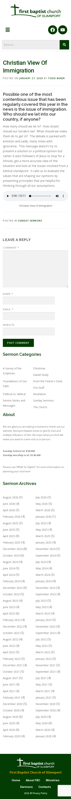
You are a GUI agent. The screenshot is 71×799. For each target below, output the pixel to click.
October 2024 (11, 555)
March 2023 (43, 613)
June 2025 (9, 529)
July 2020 (41, 717)
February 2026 (11, 516)
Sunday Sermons (30, 220)
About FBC (33, 780)
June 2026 (9, 504)
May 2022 (42, 646)
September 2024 (46, 555)
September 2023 (46, 594)
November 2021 (45, 665)
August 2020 (10, 717)
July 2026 (41, 497)
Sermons (26, 787)
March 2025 (43, 536)
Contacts (44, 787)
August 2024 (10, 562)
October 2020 (11, 710)
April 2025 (9, 536)
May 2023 (42, 607)
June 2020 (9, 723)
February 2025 (11, 542)
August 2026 (10, 497)
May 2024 (42, 568)
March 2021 (43, 691)
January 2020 (43, 736)
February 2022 (11, 659)
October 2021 (11, 671)
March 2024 (43, 575)
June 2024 (9, 568)
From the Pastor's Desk (47, 381)
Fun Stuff (38, 387)
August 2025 (10, 523)
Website (9, 325)
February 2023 (11, 620)
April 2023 (9, 613)
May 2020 (42, 723)
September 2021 (46, 671)
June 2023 (9, 607)
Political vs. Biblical (14, 394)
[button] (7, 30)
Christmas (39, 368)
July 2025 (41, 523)
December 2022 (13, 626)
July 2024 (41, 562)
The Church (40, 407)
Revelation (39, 394)
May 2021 (42, 684)
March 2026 (43, 510)
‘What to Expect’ (26, 467)
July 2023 (41, 600)
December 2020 (13, 704)
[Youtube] (62, 29)
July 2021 (41, 678)
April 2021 (9, 691)
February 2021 (11, 697)
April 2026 (9, 510)
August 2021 (10, 678)
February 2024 (11, 581)
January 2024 (43, 581)
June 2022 (9, 646)
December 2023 (13, 588)
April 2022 (9, 652)
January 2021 (43, 697)
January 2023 (43, 620)
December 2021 (13, 665)
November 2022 (45, 626)
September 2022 (46, 633)
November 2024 (45, 549)
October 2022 (11, 633)
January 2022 (43, 659)
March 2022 (43, 652)
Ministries (52, 780)
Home (16, 780)
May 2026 (42, 504)
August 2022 (10, 639)
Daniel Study (40, 375)
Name (8, 294)
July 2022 (41, 639)
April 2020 (9, 730)
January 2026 (43, 516)
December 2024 (13, 549)
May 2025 (42, 529)
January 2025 (43, 542)
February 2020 (11, 736)
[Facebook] (52, 29)
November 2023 (45, 588)
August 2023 (10, 600)
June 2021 (9, 684)
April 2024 (9, 575)
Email (8, 309)
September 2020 (46, 710)
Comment (11, 247)
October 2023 (11, 594)
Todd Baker (56, 78)
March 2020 (43, 730)
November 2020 (45, 704)
